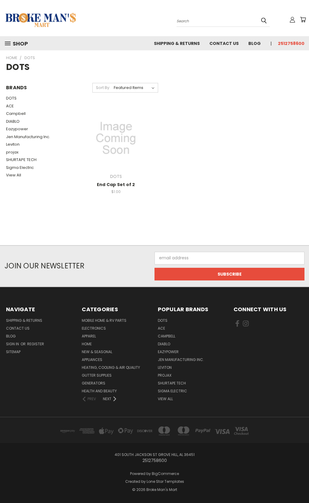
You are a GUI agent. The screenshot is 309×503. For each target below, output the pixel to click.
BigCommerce (165, 473)
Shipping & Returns (177, 43)
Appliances (92, 359)
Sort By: (103, 87)
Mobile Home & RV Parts (104, 320)
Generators (93, 383)
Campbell (16, 113)
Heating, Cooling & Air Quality (111, 367)
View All (13, 175)
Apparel (89, 336)
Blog (254, 43)
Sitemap (13, 351)
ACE (10, 106)
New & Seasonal (97, 351)
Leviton (13, 144)
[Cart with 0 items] (303, 20)
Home (87, 343)
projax (12, 152)
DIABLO (13, 121)
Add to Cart (116, 142)
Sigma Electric (20, 167)
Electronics (94, 328)
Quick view (116, 131)
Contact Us (224, 43)
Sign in (13, 343)
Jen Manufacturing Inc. (28, 137)
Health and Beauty (99, 391)
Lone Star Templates (165, 481)
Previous (299, 484)
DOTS (11, 98)
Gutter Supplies (97, 375)
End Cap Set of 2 (116, 185)
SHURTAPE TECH (21, 160)
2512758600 (291, 43)
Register (35, 343)
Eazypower (17, 129)
